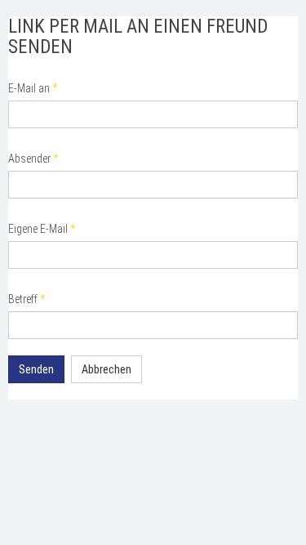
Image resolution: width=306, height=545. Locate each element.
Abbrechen (106, 369)
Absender (33, 158)
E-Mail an (32, 88)
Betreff (26, 299)
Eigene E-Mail (41, 228)
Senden (36, 369)
